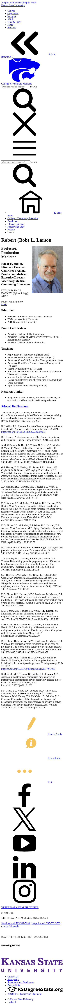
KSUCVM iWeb (9, 951)
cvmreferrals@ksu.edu (32, 945)
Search (33, 86)
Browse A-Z (7, 57)
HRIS (10, 24)
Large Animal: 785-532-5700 (46, 923)
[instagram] (24, 902)
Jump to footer (29, 2)
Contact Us (12, 976)
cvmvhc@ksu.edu (10, 926)
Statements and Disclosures (20, 982)
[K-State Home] (24, 81)
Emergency (13, 979)
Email (4, 304)
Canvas (11, 10)
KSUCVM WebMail (11, 954)
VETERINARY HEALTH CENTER (20, 907)
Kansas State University (13, 5)
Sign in (51, 54)
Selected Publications (14, 406)
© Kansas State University (20, 999)
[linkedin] (24, 878)
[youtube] (24, 854)
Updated (11, 1002)
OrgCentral (12, 13)
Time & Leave (14, 22)
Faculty (11, 229)
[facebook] (24, 806)
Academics (12, 221)
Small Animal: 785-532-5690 (15, 923)
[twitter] (24, 830)
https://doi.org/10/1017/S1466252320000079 (23, 431)
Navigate (11, 16)
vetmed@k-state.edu (11, 939)
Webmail (11, 27)
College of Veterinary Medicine (16, 83)
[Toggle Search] (24, 111)
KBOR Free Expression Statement (24, 994)
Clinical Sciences (15, 224)
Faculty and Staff (15, 226)
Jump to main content (11, 2)
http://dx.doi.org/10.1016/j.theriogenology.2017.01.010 (28, 668)
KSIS (10, 19)
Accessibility (13, 985)
